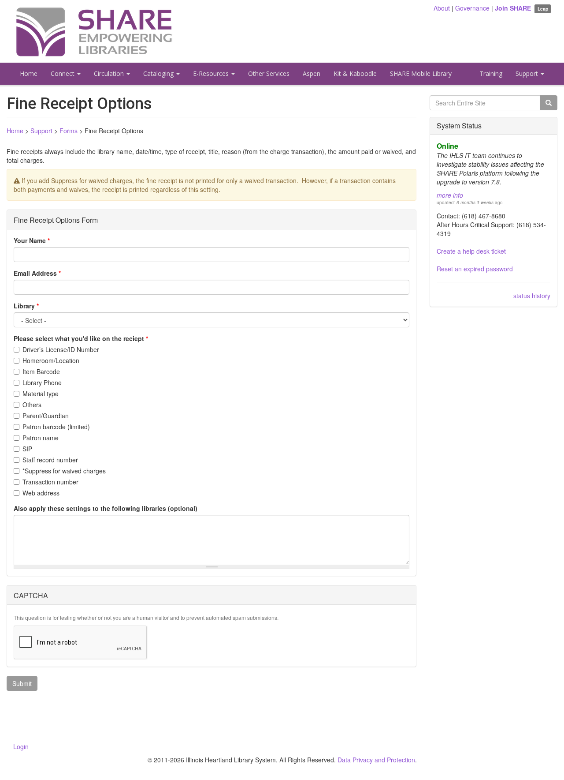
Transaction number (50, 481)
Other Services (268, 73)
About (442, 8)
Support (528, 73)
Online (447, 146)
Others (31, 404)
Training (490, 73)
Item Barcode (41, 371)
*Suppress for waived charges (64, 470)
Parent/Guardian (45, 415)
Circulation (110, 73)
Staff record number (50, 459)
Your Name (32, 240)
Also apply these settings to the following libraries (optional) (105, 508)
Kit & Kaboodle (355, 73)
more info (450, 195)
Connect (63, 73)
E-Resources (211, 73)
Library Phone (42, 382)
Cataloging (159, 73)
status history (531, 295)
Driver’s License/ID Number (60, 349)
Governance (472, 8)
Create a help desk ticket (471, 251)
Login (21, 746)
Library (26, 305)
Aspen (311, 73)
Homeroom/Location (50, 360)
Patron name (40, 437)
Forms (68, 130)
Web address (40, 492)
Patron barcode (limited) (56, 426)
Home (28, 73)
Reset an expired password (475, 268)
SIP (27, 448)
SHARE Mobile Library (421, 73)
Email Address (37, 273)
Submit (22, 683)
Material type (40, 393)
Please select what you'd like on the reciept (81, 338)
